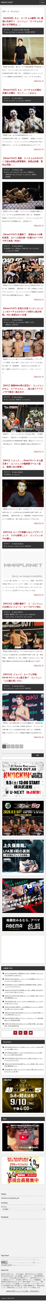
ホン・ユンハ (23, 172)
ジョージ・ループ (19, 546)
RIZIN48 (32, 32)
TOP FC (29, 1262)
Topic (15, 98)
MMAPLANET (10, 1298)
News (15, 246)
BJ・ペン (36, 1259)
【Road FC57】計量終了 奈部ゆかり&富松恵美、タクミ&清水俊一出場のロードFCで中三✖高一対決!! (22, 237)
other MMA (26, 29)
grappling (38, 1262)
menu (42, 2)
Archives (4, 1207)
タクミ (7, 172)
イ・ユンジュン (20, 32)
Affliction (3, 1259)
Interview (16, 29)
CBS (34, 1265)
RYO (17, 614)
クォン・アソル (10, 616)
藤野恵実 (12, 614)
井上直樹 (27, 32)
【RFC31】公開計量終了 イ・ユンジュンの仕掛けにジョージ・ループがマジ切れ (22, 605)
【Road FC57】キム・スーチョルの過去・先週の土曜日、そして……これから (22, 91)
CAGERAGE (29, 1259)
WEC (4, 1262)
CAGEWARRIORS (22, 1262)
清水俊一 (34, 174)
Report (16, 543)
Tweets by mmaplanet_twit (10, 1198)
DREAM (30, 1265)
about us (10, 1262)
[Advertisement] (18, 948)
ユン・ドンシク (28, 616)
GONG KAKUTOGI (22, 1265)
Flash (21, 169)
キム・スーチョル (10, 32)
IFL (14, 1262)
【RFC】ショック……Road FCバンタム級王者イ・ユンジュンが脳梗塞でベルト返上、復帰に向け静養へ (22, 463)
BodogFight (22, 1259)
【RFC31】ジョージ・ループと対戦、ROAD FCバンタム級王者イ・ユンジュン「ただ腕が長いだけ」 (22, 677)
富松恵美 (8, 176)
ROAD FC (20, 98)
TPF (33, 1262)
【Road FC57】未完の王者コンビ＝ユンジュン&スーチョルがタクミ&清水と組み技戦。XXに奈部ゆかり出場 (22, 311)
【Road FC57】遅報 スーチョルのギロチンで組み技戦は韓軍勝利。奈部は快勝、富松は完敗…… (22, 161)
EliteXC (15, 1265)
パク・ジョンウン (14, 172)
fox (16, 1262)
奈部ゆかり (31, 172)
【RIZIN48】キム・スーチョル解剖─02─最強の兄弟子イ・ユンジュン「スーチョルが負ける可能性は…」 (22, 21)
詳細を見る (37, 81)
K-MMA (21, 29)
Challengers (6, 1265)
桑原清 (7, 614)
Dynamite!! (13, 1259)
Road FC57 (28, 100)
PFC (18, 1259)
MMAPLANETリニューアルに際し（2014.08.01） (23, 1291)
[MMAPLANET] (10, 2)
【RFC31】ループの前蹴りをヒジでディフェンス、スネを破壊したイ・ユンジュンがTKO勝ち (22, 535)
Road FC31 (28, 546)
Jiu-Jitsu (8, 1259)
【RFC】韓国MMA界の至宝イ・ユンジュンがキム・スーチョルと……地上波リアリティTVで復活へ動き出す (23, 388)
